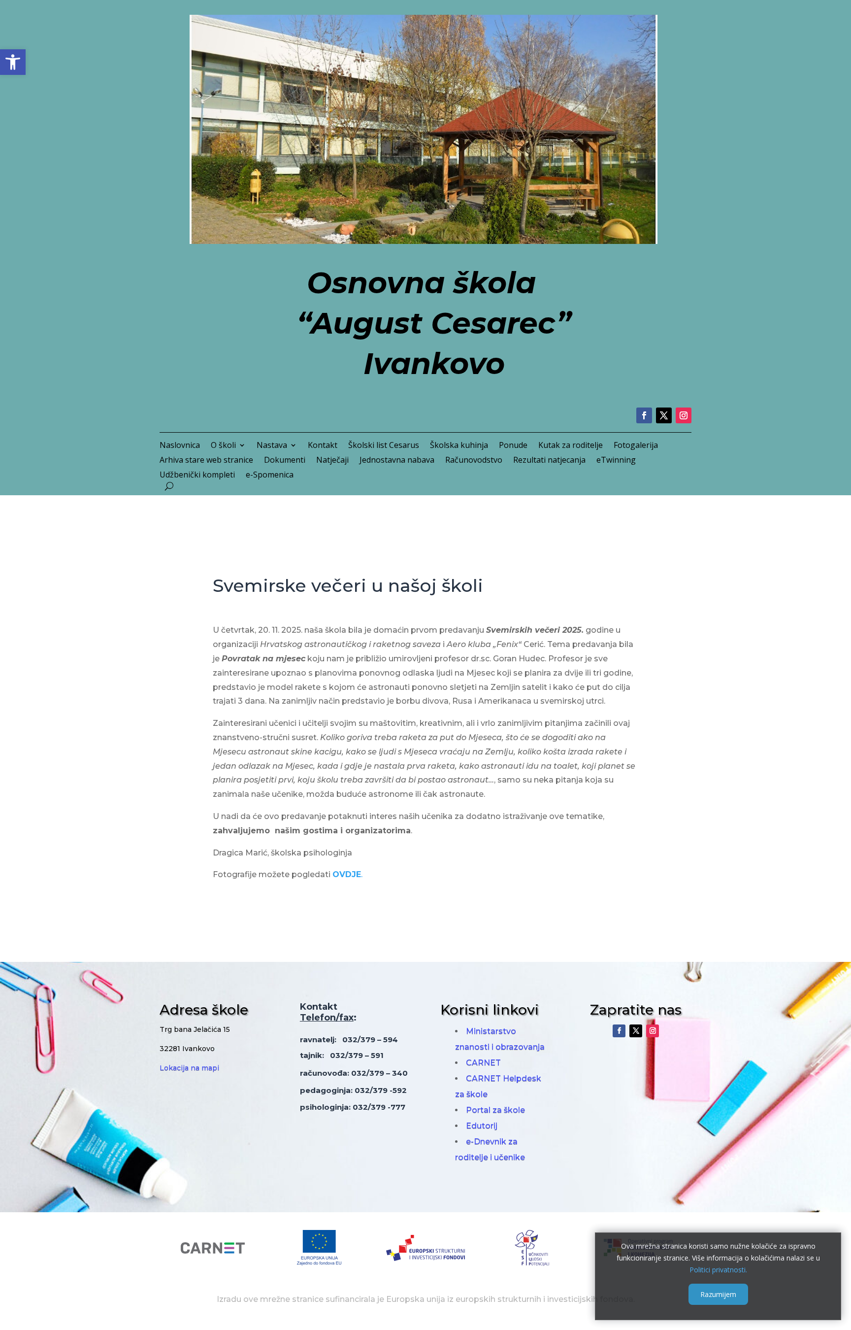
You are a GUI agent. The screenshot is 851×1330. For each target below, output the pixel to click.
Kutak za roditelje (570, 446)
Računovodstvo (473, 460)
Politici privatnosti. (718, 1269)
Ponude (513, 446)
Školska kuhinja (459, 446)
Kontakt (322, 446)
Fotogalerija (636, 446)
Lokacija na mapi (189, 1067)
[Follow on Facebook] (644, 415)
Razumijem (718, 1293)
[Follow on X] (664, 415)
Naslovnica (180, 446)
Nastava (272, 446)
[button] (13, 62)
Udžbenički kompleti (197, 475)
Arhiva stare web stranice (206, 460)
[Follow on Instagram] (683, 415)
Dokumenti (284, 460)
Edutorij (481, 1125)
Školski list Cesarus (383, 446)
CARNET (483, 1062)
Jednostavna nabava (397, 460)
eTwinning (616, 460)
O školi (223, 446)
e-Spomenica (270, 475)
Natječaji (332, 460)
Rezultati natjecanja (549, 460)
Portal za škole (495, 1110)
